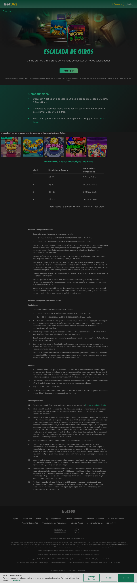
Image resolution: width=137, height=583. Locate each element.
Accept (126, 578)
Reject (109, 578)
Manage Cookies (91, 578)
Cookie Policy (15, 580)
